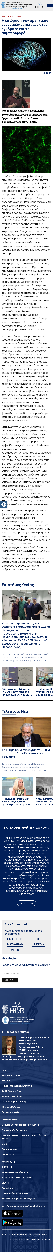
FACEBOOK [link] (15, 939)
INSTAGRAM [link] (15, 944)
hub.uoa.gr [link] (40, 1206)
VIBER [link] (15, 950)
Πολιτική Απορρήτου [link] (19, 1239)
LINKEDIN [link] (38, 944)
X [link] (38, 939)
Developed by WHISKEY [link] (41, 1239)
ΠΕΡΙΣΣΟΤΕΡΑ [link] (26, 903)
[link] (3, 504)
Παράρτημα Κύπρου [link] (17, 1032)
